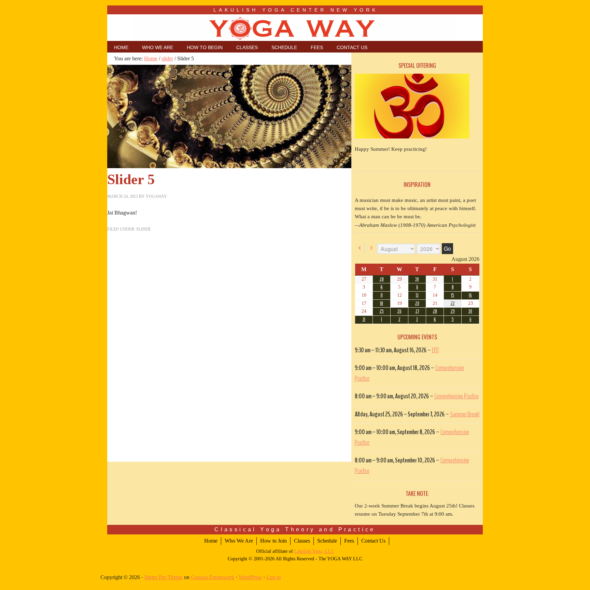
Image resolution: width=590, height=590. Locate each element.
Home (210, 541)
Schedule (327, 541)
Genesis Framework (212, 577)
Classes (302, 541)
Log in (273, 577)
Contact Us (373, 541)
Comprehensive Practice (456, 396)
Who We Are (239, 541)
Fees (349, 541)
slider (143, 229)
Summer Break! (464, 414)
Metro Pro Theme (163, 577)
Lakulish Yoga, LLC (314, 551)
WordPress (250, 577)
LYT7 (435, 350)
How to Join (273, 541)
